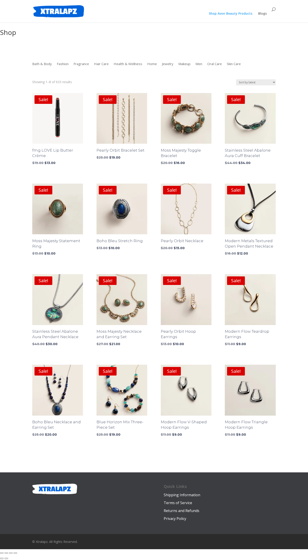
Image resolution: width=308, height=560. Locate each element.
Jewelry (167, 64)
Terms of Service (178, 502)
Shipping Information (182, 494)
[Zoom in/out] (2, 553)
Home (152, 64)
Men (198, 64)
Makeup (184, 64)
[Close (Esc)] (15, 553)
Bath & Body (42, 64)
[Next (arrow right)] (6, 558)
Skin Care (234, 64)
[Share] (11, 553)
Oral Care (214, 64)
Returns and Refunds (181, 510)
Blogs (262, 14)
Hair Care (101, 64)
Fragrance (81, 64)
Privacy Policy (175, 518)
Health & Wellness (128, 64)
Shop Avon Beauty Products (230, 14)
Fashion (63, 64)
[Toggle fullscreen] (6, 553)
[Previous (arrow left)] (2, 558)
